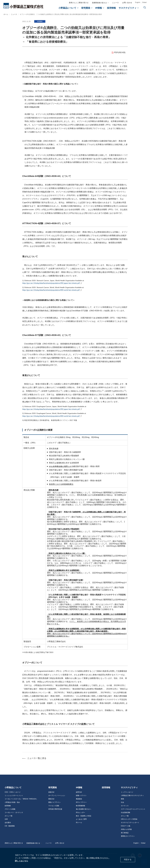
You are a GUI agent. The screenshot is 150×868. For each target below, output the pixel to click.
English (137, 2)
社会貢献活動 (125, 812)
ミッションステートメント (14, 795)
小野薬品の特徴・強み (12, 802)
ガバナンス (125, 806)
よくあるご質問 (81, 819)
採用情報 (106, 787)
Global (144, 2)
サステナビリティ (129, 787)
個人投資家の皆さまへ (83, 809)
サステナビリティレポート (130, 822)
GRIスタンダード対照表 (129, 819)
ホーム (6, 14)
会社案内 (8, 822)
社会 (122, 802)
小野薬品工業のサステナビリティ (132, 795)
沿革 (6, 819)
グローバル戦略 (10, 809)
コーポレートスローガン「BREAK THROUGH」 (21, 799)
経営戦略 (8, 806)
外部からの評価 (126, 829)
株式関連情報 (80, 806)
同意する (127, 860)
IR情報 (79, 787)
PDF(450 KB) (119, 52)
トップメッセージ (127, 792)
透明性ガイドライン (128, 836)
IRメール (79, 822)
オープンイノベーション (56, 795)
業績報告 (79, 799)
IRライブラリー (81, 802)
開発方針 (51, 799)
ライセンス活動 (53, 806)
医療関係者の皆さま (99, 3)
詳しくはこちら (21, 861)
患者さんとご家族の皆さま (79, 3)
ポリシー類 (8, 816)
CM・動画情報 (10, 826)
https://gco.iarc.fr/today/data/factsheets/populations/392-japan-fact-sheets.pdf (52, 283)
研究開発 (52, 787)
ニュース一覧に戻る (36, 758)
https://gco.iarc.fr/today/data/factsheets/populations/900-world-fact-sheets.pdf (52, 290)
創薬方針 (51, 792)
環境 (122, 799)
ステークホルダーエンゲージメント (133, 809)
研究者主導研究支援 (55, 809)
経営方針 (79, 792)
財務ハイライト (81, 795)
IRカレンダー (80, 812)
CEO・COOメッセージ (13, 792)
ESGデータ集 (125, 826)
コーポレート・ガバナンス (14, 812)
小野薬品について (13, 787)
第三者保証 (125, 833)
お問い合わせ (127, 3)
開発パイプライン (54, 802)
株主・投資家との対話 (83, 816)
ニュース (115, 3)
